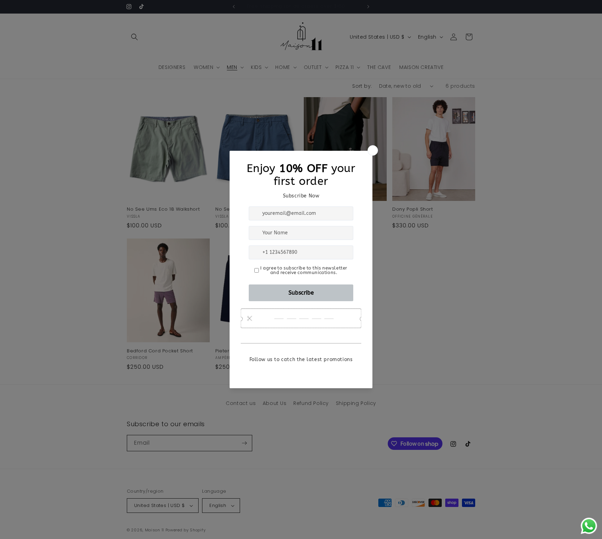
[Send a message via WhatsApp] (589, 526)
